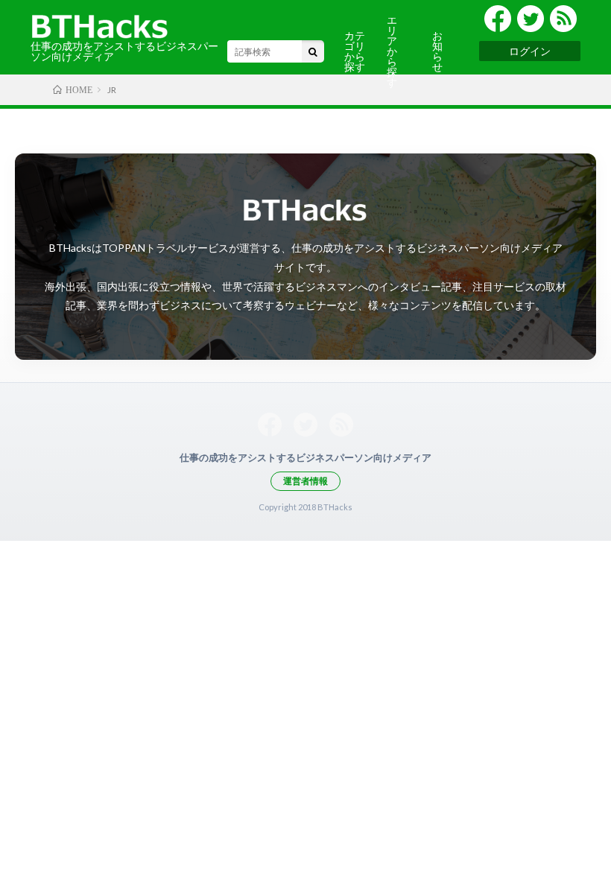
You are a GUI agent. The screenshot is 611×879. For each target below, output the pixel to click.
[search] (313, 51)
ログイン (530, 51)
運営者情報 (305, 480)
